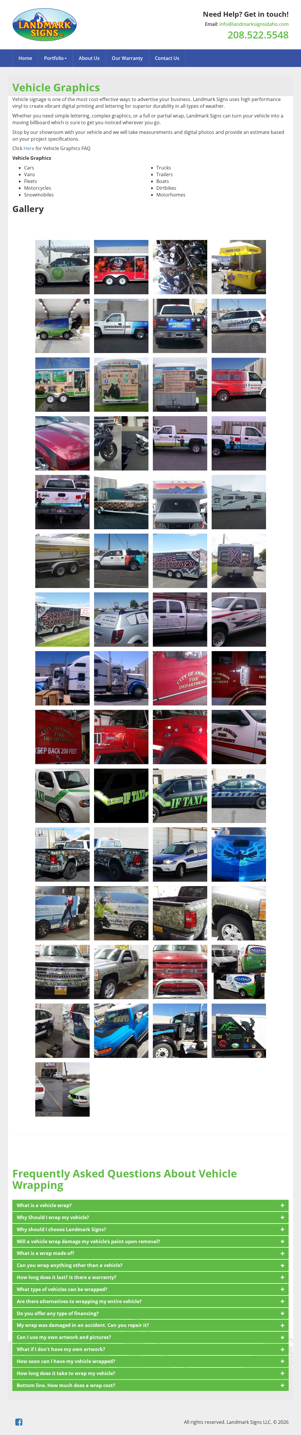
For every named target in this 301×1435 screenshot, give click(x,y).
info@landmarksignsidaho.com (254, 24)
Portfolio (54, 58)
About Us (89, 58)
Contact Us (167, 58)
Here (28, 148)
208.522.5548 (258, 34)
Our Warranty (127, 58)
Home (25, 58)
